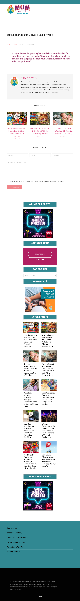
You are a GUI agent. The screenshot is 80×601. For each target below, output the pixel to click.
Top (40, 596)
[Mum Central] (18, 11)
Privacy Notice (13, 551)
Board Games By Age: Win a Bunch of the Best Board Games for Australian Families (31, 340)
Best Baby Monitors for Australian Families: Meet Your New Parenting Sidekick (30, 430)
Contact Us (12, 528)
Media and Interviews (16, 537)
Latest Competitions (16, 542)
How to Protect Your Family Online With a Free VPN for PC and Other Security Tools (48, 369)
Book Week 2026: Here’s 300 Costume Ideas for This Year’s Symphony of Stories (48, 398)
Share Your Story (14, 533)
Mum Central (12, 44)
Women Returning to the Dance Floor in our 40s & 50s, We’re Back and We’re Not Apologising (48, 430)
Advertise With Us (15, 547)
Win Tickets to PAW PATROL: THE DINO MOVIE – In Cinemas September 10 (40, 131)
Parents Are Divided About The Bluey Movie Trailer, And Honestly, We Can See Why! (49, 460)
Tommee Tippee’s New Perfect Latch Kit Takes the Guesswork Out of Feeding (63, 131)
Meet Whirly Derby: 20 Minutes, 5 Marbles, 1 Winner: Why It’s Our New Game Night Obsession (30, 461)
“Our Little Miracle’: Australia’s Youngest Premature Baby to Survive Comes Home (31, 399)
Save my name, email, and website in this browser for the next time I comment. (36, 181)
